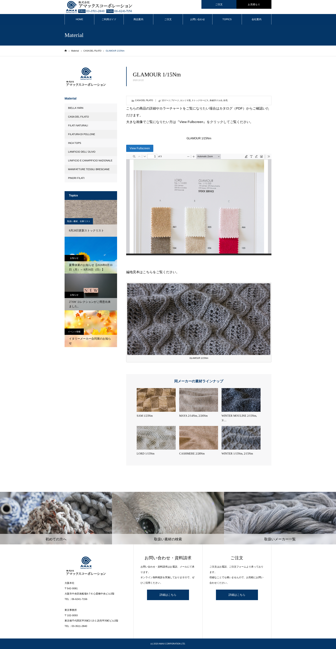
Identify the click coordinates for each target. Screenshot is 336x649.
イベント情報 (74, 331)
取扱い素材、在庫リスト (78, 221)
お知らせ (74, 258)
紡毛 (225, 100)
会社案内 (256, 19)
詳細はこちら (168, 594)
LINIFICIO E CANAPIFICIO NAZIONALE (90, 160)
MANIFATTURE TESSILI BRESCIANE (89, 169)
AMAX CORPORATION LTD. (172, 644)
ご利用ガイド (109, 19)
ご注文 (219, 4)
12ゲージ (166, 100)
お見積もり (254, 4)
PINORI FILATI (76, 178)
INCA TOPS (74, 143)
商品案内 (138, 19)
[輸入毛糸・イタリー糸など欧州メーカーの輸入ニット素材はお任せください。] (95, 566)
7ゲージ (175, 100)
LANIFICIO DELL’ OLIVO (81, 151)
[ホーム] (66, 51)
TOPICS (227, 19)
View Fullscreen (140, 148)
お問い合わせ (197, 19)
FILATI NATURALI (78, 125)
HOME (79, 19)
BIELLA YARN (75, 108)
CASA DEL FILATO (144, 100)
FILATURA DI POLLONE (81, 134)
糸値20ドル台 (215, 100)
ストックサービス (200, 100)
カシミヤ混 (185, 100)
